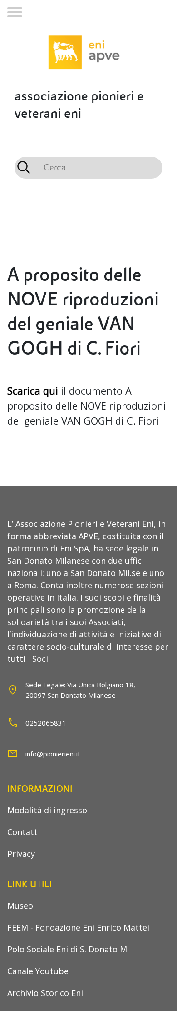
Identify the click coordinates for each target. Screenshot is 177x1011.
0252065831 (45, 722)
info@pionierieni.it (52, 753)
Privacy (21, 853)
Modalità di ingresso (47, 810)
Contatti (23, 831)
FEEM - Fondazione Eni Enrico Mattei (78, 927)
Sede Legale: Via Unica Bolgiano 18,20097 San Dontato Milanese (80, 690)
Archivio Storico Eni (45, 992)
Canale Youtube (38, 971)
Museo (20, 905)
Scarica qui (32, 390)
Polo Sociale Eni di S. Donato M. (68, 949)
